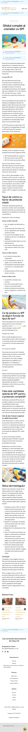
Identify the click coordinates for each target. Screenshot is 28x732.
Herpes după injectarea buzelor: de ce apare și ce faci (7, 612)
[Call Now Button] (25, 729)
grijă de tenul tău (18, 326)
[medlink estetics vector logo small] (8, 7)
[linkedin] (7, 651)
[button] (3, 609)
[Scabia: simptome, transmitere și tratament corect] (20, 601)
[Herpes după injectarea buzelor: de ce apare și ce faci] (7, 601)
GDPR (15, 725)
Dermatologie (14, 21)
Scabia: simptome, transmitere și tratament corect (20, 612)
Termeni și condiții (21, 725)
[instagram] (5, 651)
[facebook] (2, 651)
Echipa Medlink (15, 1)
